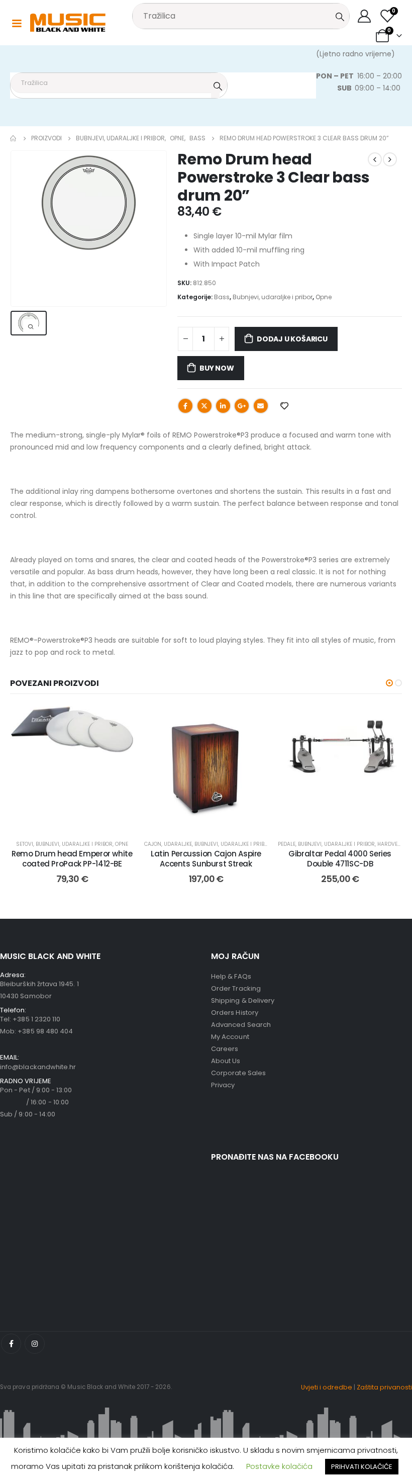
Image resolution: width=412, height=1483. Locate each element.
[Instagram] (35, 1344)
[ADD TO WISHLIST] (284, 405)
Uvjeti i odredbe (326, 1387)
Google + (242, 406)
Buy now (216, 368)
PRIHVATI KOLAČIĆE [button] (361, 1466)
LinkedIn (223, 406)
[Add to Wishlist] (119, 721)
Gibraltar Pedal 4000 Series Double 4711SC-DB (339, 858)
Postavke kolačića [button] (279, 1466)
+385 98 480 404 (45, 1031)
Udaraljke (178, 844)
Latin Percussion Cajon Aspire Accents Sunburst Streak (206, 858)
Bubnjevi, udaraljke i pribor (273, 297)
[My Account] (364, 16)
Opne (324, 297)
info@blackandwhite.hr (38, 1067)
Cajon (152, 844)
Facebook (185, 406)
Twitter (204, 406)
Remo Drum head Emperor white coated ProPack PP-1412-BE (72, 858)
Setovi (24, 844)
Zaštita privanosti (384, 1387)
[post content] (72, 768)
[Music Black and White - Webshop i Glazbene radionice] (68, 23)
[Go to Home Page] (13, 138)
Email (261, 406)
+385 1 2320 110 (36, 1019)
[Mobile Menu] (16, 22)
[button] (389, 682)
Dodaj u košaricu (292, 339)
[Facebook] (11, 1344)
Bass (222, 297)
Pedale (286, 844)
